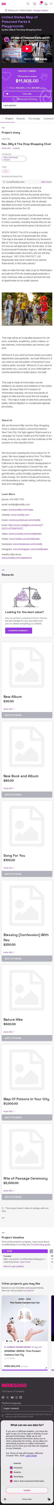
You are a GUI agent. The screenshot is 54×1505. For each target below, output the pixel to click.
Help (23, 1244)
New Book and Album (20, 776)
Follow (27, 94)
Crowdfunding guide (40, 1244)
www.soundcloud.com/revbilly (24, 520)
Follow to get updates (13, 1266)
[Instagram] (16, 1397)
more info (6, 148)
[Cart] (34, 4)
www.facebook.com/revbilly (27, 544)
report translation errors (23, 1416)
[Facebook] (3, 1397)
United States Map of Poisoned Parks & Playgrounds (20, 21)
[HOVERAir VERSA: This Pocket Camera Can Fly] (25, 1318)
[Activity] (40, 4)
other (6, 171)
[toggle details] (47, 1369)
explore (30, 1290)
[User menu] (45, 4)
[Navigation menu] (51, 4)
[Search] (28, 4)
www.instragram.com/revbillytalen (30, 549)
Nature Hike (13, 1019)
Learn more (25, 1262)
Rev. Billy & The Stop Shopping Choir (23, 30)
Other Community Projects (11, 159)
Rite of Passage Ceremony (25, 1178)
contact (16, 148)
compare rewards (18, 630)
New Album (12, 696)
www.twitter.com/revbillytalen (24, 538)
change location (40, 10)
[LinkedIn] (20, 1397)
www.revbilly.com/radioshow (17, 557)
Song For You (14, 855)
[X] (7, 1397)
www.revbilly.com (20, 514)
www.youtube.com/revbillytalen (25, 533)
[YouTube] (12, 1397)
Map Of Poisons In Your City (26, 1099)
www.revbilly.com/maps (20, 509)
